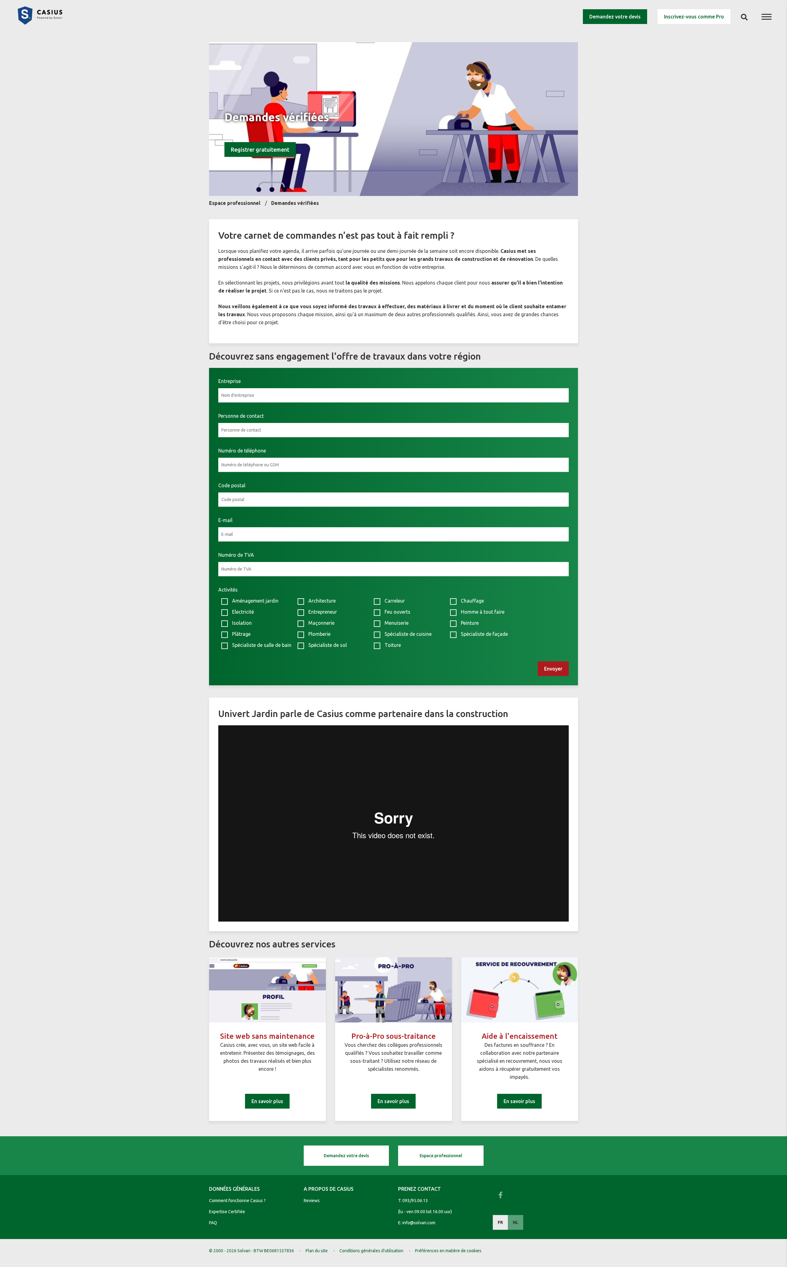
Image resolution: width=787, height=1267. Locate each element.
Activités (228, 589)
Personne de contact (241, 416)
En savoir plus (267, 1101)
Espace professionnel (441, 1155)
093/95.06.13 (415, 1200)
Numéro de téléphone (242, 450)
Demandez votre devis (615, 16)
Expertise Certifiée (227, 1211)
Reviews (312, 1200)
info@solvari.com (418, 1222)
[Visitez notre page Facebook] (500, 1195)
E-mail (225, 520)
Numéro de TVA (236, 555)
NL (515, 1222)
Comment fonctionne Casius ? (237, 1200)
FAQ (213, 1222)
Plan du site (317, 1250)
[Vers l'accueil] (40, 23)
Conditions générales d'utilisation (371, 1250)
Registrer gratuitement (260, 149)
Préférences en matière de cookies (448, 1250)
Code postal (231, 485)
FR (500, 1222)
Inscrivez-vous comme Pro (694, 16)
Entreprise (229, 381)
